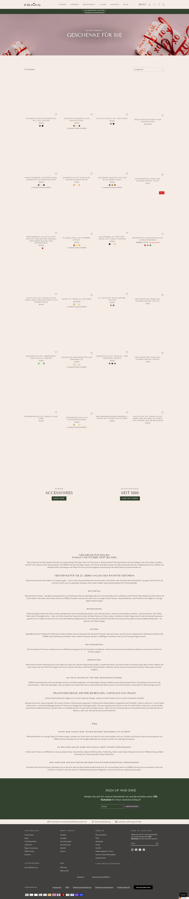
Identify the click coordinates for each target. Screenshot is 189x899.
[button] (184, 898)
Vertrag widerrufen (143, 887)
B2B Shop (63, 867)
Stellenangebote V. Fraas (104, 851)
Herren (74, 4)
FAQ (97, 838)
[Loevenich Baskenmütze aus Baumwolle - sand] (79, 365)
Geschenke (89, 4)
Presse (98, 845)
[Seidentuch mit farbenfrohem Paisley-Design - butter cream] (41, 363)
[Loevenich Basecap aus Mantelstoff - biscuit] (77, 126)
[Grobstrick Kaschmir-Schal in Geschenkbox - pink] (148, 245)
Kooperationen (101, 858)
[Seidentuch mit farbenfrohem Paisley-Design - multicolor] (39, 363)
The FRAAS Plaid (30, 841)
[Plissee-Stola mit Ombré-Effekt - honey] (79, 245)
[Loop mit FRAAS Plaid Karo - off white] (77, 304)
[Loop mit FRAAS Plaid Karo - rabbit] (74, 304)
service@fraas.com (31, 867)
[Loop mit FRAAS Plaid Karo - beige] (79, 304)
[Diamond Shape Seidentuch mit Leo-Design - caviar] (43, 126)
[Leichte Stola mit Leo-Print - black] (113, 124)
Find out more (130, 498)
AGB (67, 887)
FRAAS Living (29, 851)
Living (102, 4)
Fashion (63, 851)
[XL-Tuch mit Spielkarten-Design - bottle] (113, 305)
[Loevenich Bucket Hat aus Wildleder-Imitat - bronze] (112, 185)
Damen (62, 4)
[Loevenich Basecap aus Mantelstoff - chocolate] (74, 126)
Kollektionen (98, 30)
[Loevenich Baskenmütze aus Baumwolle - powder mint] (74, 365)
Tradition (63, 835)
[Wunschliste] (154, 4)
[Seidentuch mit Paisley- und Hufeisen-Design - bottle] (110, 363)
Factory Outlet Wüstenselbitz (106, 855)
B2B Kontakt (64, 871)
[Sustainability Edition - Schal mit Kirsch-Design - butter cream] (112, 244)
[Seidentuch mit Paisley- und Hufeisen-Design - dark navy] (112, 363)
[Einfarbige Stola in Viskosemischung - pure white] (77, 425)
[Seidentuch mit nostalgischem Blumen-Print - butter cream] (77, 185)
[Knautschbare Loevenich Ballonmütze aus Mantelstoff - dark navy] (44, 185)
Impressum (57, 887)
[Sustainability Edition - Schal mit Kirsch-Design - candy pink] (115, 244)
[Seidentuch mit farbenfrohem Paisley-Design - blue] (44, 363)
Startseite (89, 30)
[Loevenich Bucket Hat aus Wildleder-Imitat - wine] (110, 185)
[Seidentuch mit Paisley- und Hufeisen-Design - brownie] (115, 363)
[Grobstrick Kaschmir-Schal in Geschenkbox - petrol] (150, 245)
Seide (26, 838)
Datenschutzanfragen (104, 887)
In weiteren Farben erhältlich (77, 128)
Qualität (63, 848)
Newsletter (99, 841)
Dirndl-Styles (29, 835)
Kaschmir (28, 855)
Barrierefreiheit (101, 835)
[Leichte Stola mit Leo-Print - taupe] (111, 124)
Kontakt (98, 848)
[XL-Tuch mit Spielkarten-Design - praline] (111, 305)
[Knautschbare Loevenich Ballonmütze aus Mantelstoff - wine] (39, 185)
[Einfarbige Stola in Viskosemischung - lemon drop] (79, 425)
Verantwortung (65, 845)
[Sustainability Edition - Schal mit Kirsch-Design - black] (110, 244)
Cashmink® (28, 845)
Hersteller (63, 838)
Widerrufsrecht (123, 887)
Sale (125, 4)
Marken (115, 4)
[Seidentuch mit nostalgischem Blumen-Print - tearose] (79, 185)
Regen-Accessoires (31, 848)
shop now (59, 498)
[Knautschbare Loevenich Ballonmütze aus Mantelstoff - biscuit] (41, 185)
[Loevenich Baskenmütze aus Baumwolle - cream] (77, 365)
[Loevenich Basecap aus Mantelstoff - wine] (79, 126)
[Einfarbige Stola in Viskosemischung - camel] (74, 425)
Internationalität (65, 841)
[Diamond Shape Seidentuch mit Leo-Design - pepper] (40, 126)
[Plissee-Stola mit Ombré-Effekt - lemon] (77, 245)
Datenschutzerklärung (82, 887)
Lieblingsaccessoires (108, 863)
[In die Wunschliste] (56, 114)
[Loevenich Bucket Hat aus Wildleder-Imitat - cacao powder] (115, 185)
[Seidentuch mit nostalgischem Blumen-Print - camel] (74, 185)
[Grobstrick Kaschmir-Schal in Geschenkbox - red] (145, 245)
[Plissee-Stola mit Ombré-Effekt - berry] (74, 245)
